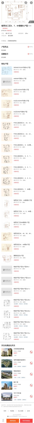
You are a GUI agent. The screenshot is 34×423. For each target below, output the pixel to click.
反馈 (28, 411)
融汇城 (16, 382)
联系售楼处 (26, 421)
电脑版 (12, 411)
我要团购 (13, 421)
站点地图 (20, 411)
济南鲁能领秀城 (12, 40)
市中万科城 (17, 393)
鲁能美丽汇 (17, 371)
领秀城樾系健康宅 (20, 360)
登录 (5, 411)
